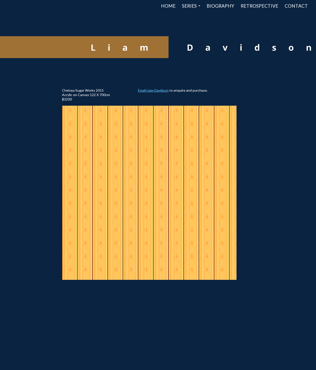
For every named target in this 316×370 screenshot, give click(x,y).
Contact (296, 6)
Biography (220, 6)
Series (189, 6)
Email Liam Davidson (153, 90)
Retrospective (259, 6)
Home (168, 6)
